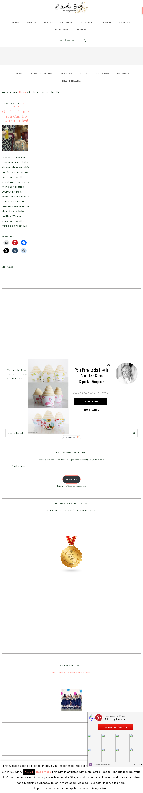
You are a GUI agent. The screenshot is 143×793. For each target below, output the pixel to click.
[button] (92, 375)
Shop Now (91, 401)
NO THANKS (91, 409)
